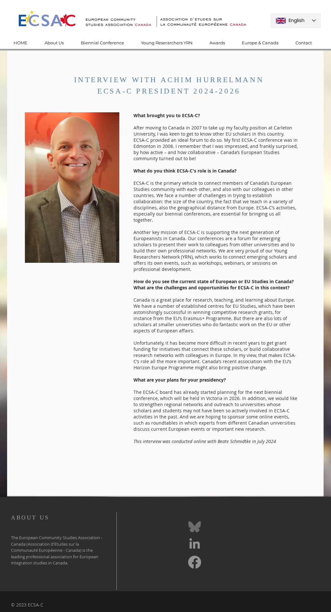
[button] (58, 42)
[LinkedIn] (194, 544)
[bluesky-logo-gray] (194, 526)
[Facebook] (194, 562)
